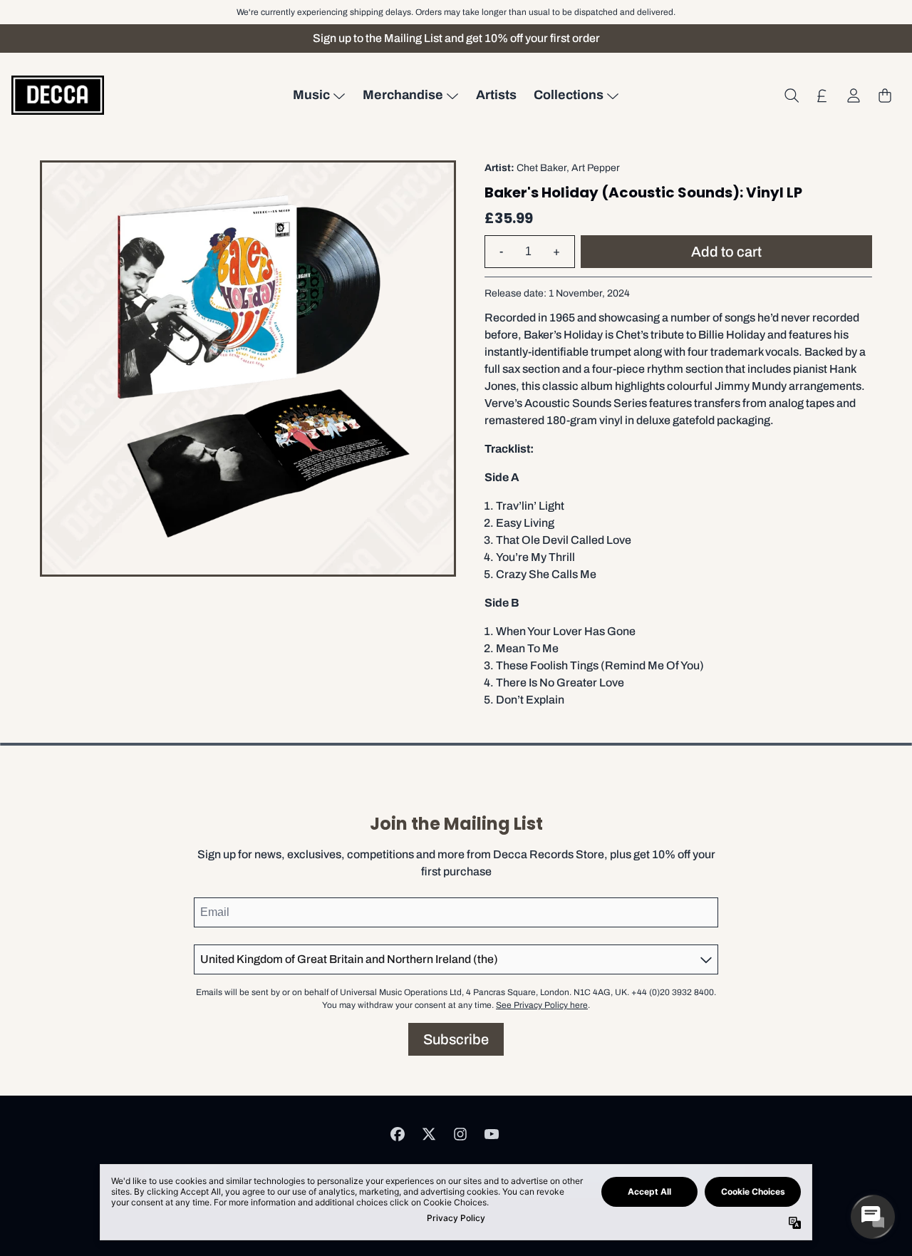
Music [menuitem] (311, 95)
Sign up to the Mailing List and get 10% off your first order (456, 38)
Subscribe (456, 1039)
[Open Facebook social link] (397, 1134)
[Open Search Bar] (791, 95)
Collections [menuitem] (568, 95)
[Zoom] (248, 368)
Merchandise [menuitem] (403, 95)
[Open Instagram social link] (460, 1134)
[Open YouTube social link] (491, 1134)
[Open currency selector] (822, 95)
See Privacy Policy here (542, 1005)
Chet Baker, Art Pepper (568, 168)
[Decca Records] (57, 95)
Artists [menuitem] (496, 95)
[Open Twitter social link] (429, 1134)
